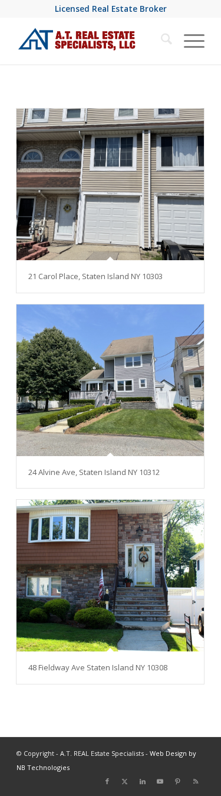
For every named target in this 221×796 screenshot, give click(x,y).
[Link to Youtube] (160, 781)
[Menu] (188, 40)
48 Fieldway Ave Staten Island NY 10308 (97, 667)
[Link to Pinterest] (178, 781)
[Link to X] (125, 781)
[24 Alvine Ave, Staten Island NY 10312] (110, 380)
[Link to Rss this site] (195, 781)
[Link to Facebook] (107, 781)
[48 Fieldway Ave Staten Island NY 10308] (110, 575)
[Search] (160, 40)
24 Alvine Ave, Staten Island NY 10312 (94, 472)
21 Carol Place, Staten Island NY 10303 (95, 276)
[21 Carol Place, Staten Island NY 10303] (110, 184)
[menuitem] (160, 40)
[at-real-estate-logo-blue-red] (92, 40)
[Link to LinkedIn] (142, 781)
